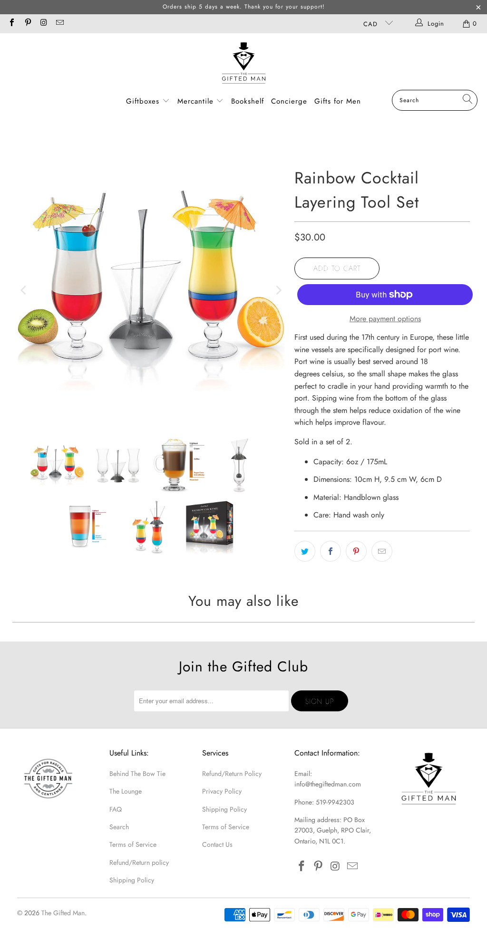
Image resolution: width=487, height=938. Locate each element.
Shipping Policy (131, 880)
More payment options (385, 318)
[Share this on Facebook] (330, 551)
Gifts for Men (337, 101)
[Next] (277, 291)
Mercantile (196, 101)
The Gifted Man (63, 913)
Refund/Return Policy (232, 773)
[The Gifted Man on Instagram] (43, 23)
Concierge (289, 101)
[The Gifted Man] (244, 64)
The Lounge (125, 791)
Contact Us (217, 844)
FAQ (115, 809)
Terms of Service (132, 844)
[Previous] (24, 291)
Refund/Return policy (139, 862)
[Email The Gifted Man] (59, 23)
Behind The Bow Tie (137, 773)
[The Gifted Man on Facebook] (11, 23)
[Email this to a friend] (381, 551)
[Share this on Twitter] (304, 551)
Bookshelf (247, 101)
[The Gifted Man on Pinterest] (27, 23)
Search (119, 827)
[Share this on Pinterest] (356, 551)
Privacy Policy (222, 791)
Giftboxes (142, 101)
